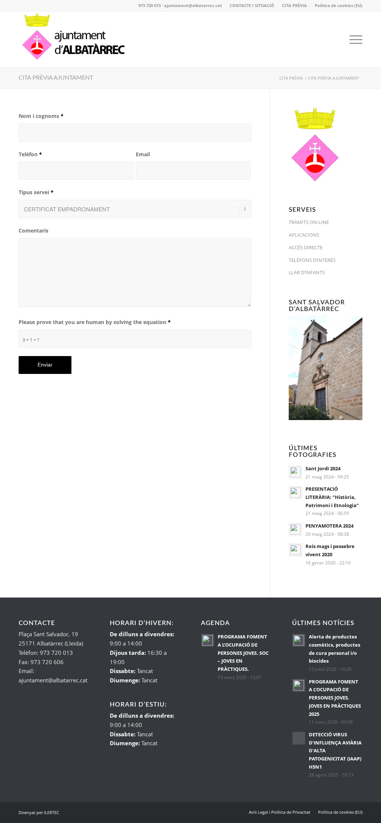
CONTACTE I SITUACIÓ (252, 5)
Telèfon (30, 154)
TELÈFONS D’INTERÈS (312, 260)
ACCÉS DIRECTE (306, 247)
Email (143, 154)
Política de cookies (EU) (338, 5)
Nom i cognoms (41, 115)
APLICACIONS (304, 234)
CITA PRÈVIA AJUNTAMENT (56, 78)
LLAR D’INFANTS (307, 272)
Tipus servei (36, 192)
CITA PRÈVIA (294, 5)
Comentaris (33, 230)
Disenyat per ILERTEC (39, 812)
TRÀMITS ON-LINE (309, 222)
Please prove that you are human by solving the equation (95, 322)
